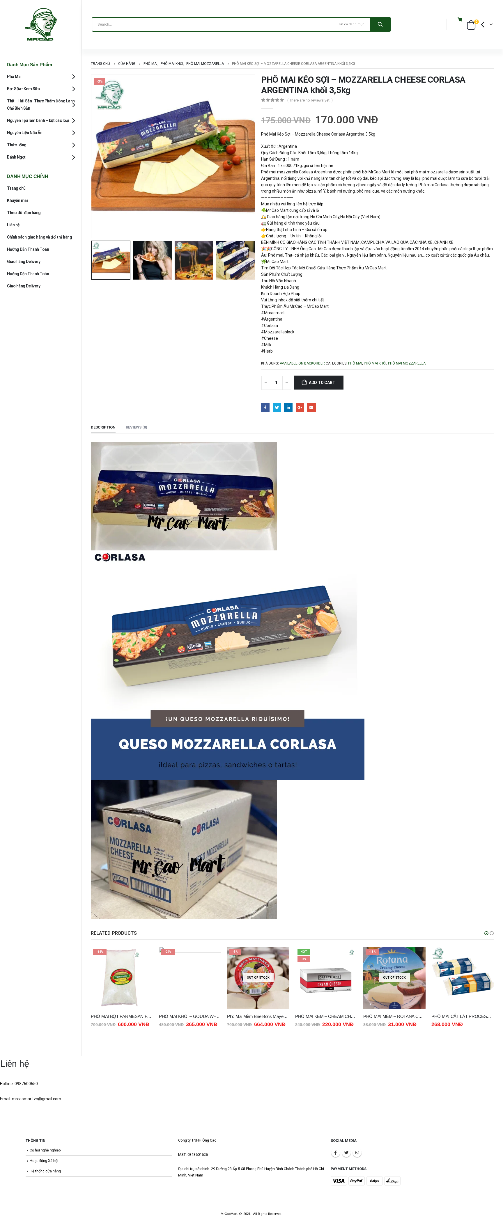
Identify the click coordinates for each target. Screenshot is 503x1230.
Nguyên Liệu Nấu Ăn (24, 132)
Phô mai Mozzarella (407, 363)
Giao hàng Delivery (23, 261)
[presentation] (92, 156)
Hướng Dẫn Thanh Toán (28, 249)
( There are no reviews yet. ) (310, 100)
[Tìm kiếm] (380, 24)
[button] (486, 933)
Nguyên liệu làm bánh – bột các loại (38, 120)
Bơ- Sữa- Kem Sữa (23, 88)
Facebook (265, 407)
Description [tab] (103, 427)
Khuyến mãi (17, 200)
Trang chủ (16, 188)
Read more (211, 956)
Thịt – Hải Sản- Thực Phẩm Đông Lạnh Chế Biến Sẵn (41, 105)
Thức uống (16, 145)
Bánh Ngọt (16, 157)
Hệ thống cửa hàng (45, 1171)
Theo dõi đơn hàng (24, 212)
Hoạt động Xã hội (44, 1160)
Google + (300, 407)
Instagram (357, 1152)
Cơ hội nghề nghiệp (45, 1150)
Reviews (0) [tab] (136, 427)
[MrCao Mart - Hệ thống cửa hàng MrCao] (41, 24)
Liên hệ (13, 225)
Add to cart (322, 382)
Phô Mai (355, 363)
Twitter (277, 407)
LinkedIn (288, 407)
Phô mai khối (375, 363)
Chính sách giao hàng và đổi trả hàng (39, 237)
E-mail (311, 407)
